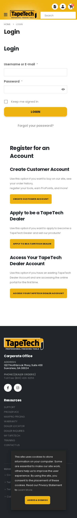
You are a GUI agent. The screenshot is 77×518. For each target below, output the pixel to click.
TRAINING (9, 440)
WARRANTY (10, 421)
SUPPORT (9, 407)
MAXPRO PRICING (14, 417)
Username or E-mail (21, 64)
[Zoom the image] (23, 340)
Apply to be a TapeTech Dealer (32, 243)
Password (13, 81)
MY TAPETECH (12, 435)
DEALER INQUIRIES (14, 431)
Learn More (25, 490)
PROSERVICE (11, 412)
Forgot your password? (36, 126)
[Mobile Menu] (7, 14)
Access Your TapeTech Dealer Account (38, 293)
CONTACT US (12, 445)
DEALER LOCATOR (14, 426)
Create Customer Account (31, 198)
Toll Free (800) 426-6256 (19, 378)
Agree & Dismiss (37, 500)
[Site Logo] (23, 14)
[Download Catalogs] (55, 6)
